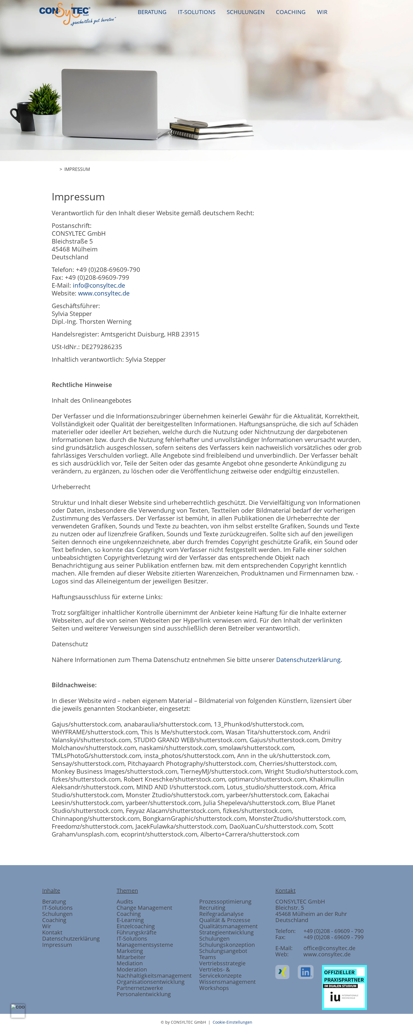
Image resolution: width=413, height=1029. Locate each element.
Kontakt (52, 932)
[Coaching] (237, 246)
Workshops (214, 988)
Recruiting (212, 907)
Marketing (130, 951)
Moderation (132, 969)
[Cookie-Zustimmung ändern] (18, 1011)
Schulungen (57, 914)
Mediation (130, 963)
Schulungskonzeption (227, 944)
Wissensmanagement (227, 982)
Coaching (54, 920)
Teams (207, 957)
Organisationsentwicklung (151, 982)
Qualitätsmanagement (228, 926)
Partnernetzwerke (140, 988)
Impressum (57, 944)
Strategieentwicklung (226, 932)
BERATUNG (152, 12)
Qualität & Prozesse (224, 920)
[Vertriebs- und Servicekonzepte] (267, 246)
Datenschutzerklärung (308, 659)
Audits (125, 901)
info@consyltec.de (99, 285)
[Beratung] (146, 246)
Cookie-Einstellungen (232, 1022)
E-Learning (130, 920)
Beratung (54, 901)
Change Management (144, 907)
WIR (322, 12)
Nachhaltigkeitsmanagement (154, 975)
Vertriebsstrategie (222, 963)
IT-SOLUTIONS (196, 12)
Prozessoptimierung (225, 901)
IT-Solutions (57, 907)
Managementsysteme (145, 944)
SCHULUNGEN (246, 12)
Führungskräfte (136, 932)
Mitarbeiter (131, 957)
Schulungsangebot (223, 951)
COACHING (291, 12)
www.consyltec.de (104, 293)
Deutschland (291, 920)
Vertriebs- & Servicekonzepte (220, 972)
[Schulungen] (206, 246)
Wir (46, 926)
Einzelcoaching (136, 926)
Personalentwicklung (144, 994)
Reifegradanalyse (221, 914)
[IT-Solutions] (176, 246)
